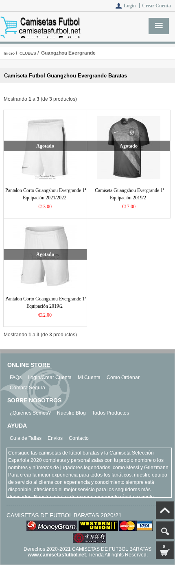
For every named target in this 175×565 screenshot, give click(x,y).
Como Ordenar (123, 377)
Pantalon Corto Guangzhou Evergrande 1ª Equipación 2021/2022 (45, 194)
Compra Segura (27, 388)
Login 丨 (133, 6)
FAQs (16, 377)
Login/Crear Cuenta (50, 377)
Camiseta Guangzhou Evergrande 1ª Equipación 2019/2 (129, 194)
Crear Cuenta (156, 6)
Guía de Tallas (26, 438)
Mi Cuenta (89, 377)
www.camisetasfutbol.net (57, 555)
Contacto (79, 438)
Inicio (9, 53)
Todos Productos (110, 413)
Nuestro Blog (71, 413)
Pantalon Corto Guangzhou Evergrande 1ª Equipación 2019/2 (45, 302)
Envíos (55, 438)
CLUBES (28, 53)
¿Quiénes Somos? (30, 413)
